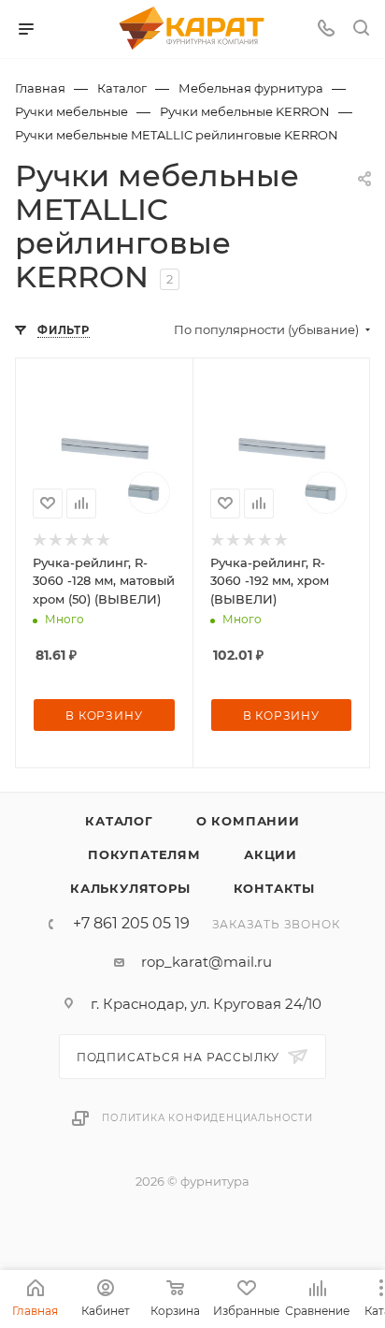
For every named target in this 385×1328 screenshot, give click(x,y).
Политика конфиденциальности (207, 1118)
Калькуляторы (130, 888)
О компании (248, 820)
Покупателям (144, 854)
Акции (270, 854)
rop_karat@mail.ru (206, 961)
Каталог (119, 820)
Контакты (274, 888)
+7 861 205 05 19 (131, 923)
